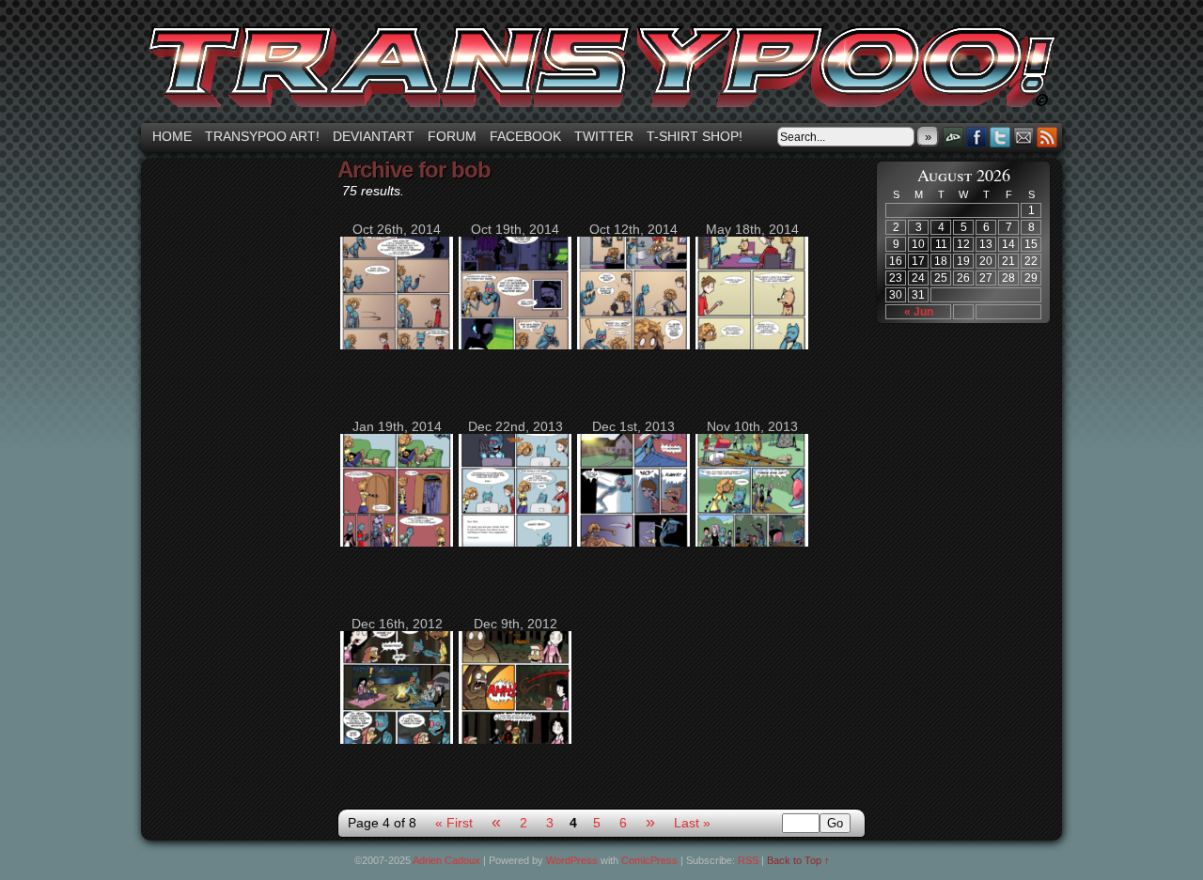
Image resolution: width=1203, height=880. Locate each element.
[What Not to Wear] (396, 541)
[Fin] (396, 739)
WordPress (572, 860)
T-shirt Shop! (694, 136)
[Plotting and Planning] (751, 344)
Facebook (525, 136)
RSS (1047, 136)
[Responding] (515, 541)
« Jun (918, 311)
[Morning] (633, 541)
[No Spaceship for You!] (396, 344)
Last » (692, 822)
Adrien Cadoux (446, 860)
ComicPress (649, 860)
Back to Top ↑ (798, 860)
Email (1024, 136)
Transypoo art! (262, 136)
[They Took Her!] (633, 344)
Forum (452, 136)
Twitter (603, 136)
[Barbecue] (751, 541)
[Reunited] (515, 739)
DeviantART (953, 136)
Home (172, 136)
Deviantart (373, 136)
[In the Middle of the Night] (515, 344)
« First (454, 822)
